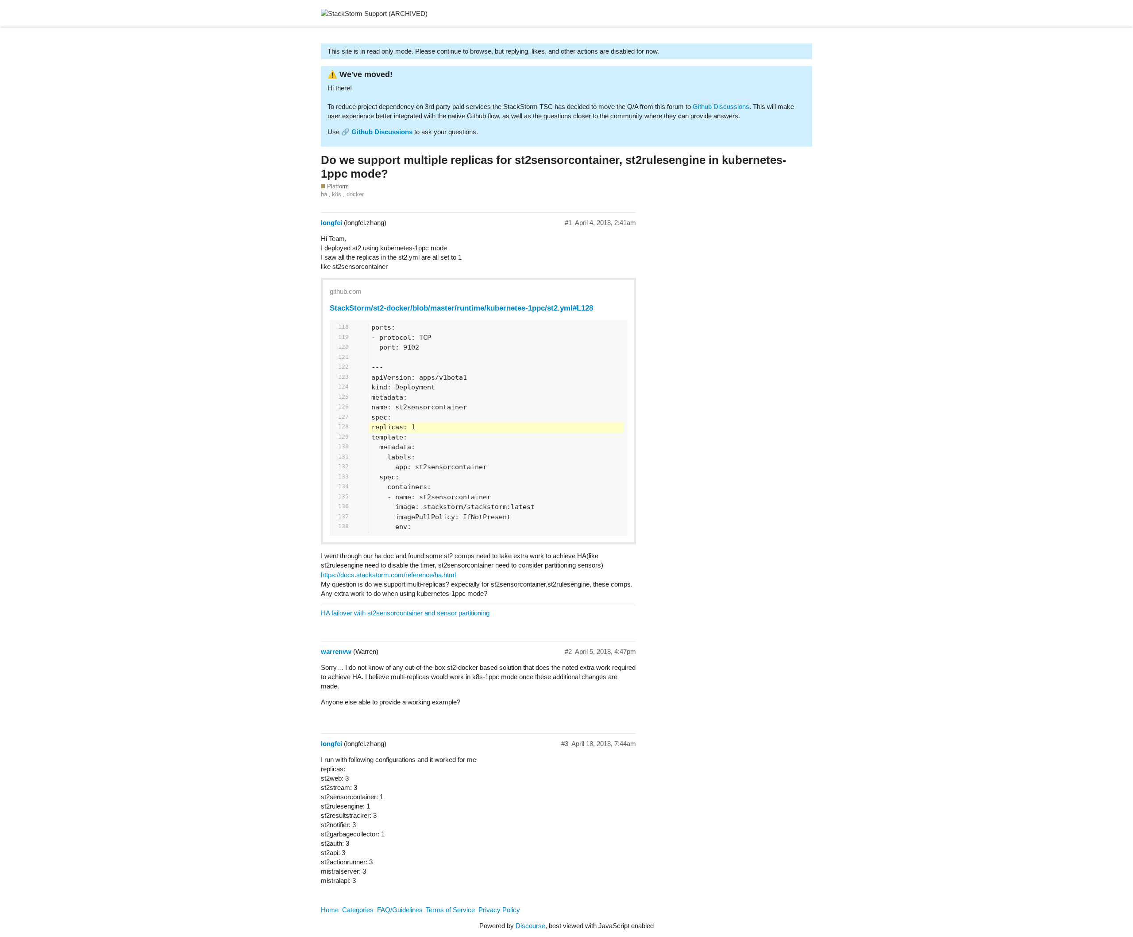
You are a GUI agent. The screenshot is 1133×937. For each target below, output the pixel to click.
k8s (336, 194)
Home (330, 910)
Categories (358, 910)
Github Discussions (721, 106)
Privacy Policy (499, 910)
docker (355, 194)
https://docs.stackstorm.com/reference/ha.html (388, 575)
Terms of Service (450, 910)
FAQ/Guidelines (400, 910)
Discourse (530, 925)
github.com (346, 291)
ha (324, 194)
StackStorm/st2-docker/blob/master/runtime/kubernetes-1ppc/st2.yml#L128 (461, 307)
